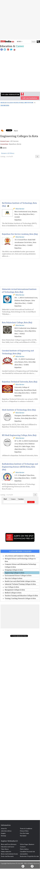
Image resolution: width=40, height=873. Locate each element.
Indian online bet (6, 851)
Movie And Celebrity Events (9, 854)
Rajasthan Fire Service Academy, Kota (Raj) (20, 234)
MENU (4, 148)
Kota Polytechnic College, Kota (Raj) (17, 322)
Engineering (5, 105)
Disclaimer (23, 836)
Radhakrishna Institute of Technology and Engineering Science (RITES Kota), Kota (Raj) (20, 467)
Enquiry (3, 833)
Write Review (19, 209)
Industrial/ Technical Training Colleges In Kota (20, 584)
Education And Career (7, 847)
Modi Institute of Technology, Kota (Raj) (19, 410)
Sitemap (3, 836)
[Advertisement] (20, 20)
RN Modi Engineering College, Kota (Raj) (19, 435)
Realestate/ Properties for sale (29, 856)
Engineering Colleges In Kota (14, 573)
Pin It (16, 131)
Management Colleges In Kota (15, 590)
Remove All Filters (7, 153)
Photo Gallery (24, 849)
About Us (4, 828)
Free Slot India (24, 833)
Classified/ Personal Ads (27, 851)
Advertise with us (6, 831)
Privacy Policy (24, 831)
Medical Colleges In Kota (13, 593)
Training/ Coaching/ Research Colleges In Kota (20, 598)
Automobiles (24, 854)
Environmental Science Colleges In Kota (18, 575)
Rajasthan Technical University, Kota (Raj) (19, 381)
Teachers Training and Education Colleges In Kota (21, 595)
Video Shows (5, 849)
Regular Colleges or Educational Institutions (17, 102)
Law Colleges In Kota (12, 587)
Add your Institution (29, 98)
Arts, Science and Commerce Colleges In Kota (20, 556)
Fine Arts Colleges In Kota (13, 578)
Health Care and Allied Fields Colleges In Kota (20, 581)
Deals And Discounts (7, 856)
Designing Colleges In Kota (14, 570)
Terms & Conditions (26, 828)
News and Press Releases (8, 844)
